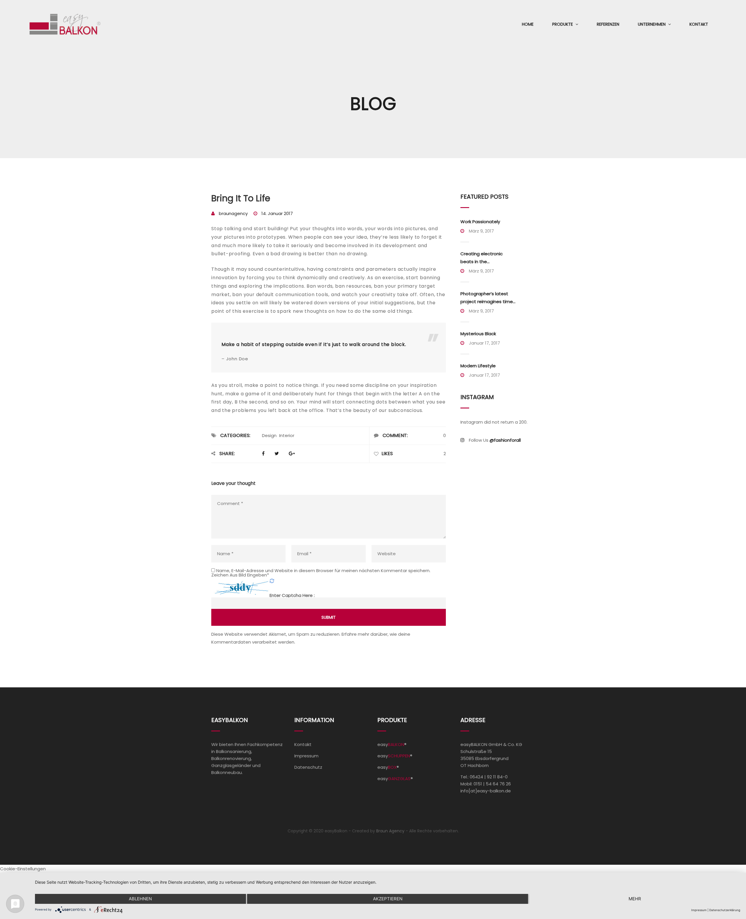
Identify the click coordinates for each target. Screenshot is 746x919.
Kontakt (698, 24)
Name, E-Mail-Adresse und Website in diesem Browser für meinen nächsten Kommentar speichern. (323, 570)
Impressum (306, 756)
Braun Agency (390, 831)
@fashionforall (505, 440)
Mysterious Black (478, 334)
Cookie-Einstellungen (23, 869)
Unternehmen (652, 24)
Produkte (562, 24)
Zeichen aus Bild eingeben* (240, 575)
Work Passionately (480, 222)
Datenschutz (308, 767)
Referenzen (608, 24)
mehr (635, 898)
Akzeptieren (387, 898)
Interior (286, 435)
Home (528, 24)
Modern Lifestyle (478, 366)
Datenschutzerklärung (724, 910)
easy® (392, 744)
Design (269, 435)
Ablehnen (140, 898)
